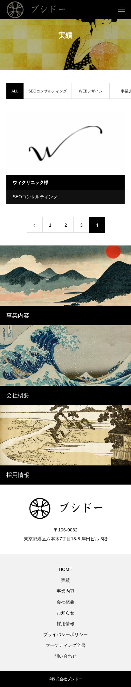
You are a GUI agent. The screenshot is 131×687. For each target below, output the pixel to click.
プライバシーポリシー (65, 634)
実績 (65, 580)
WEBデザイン (91, 91)
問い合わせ (65, 656)
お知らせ (65, 612)
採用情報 (65, 623)
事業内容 (65, 591)
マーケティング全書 (65, 645)
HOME (65, 569)
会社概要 (65, 602)
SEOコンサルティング (47, 91)
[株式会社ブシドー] (43, 9)
